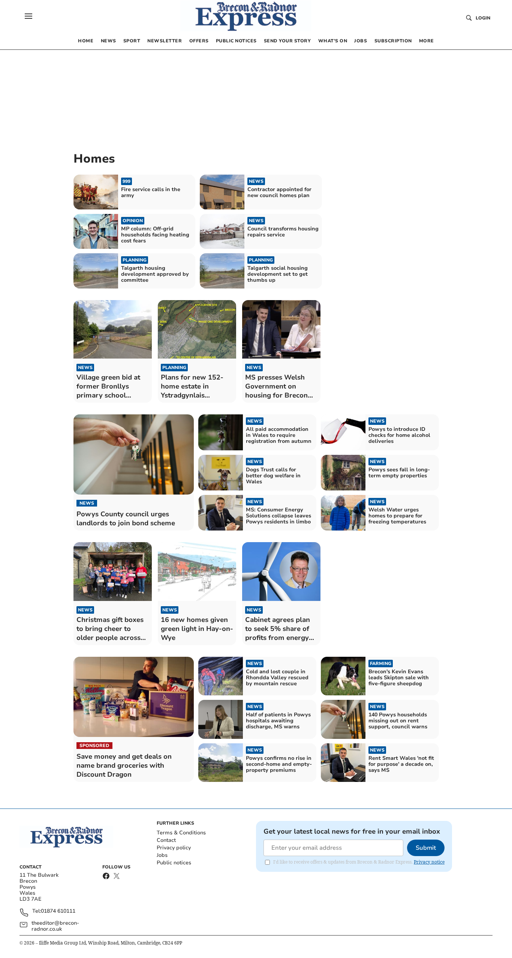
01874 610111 (58, 911)
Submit (426, 848)
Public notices (174, 862)
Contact (166, 840)
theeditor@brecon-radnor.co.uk (55, 926)
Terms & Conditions (181, 832)
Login (483, 18)
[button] (28, 16)
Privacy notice (429, 862)
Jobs (162, 855)
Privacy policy (174, 847)
